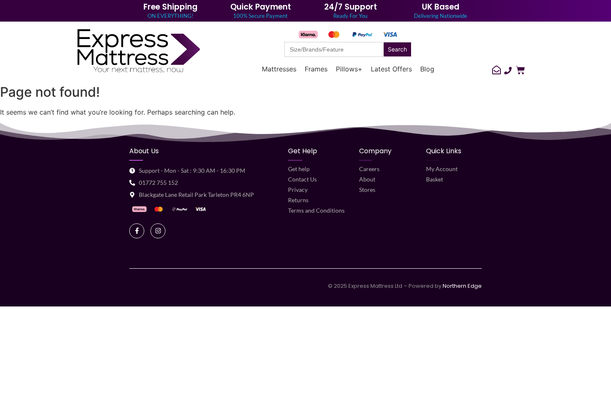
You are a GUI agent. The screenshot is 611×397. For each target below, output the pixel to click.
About (367, 179)
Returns (298, 199)
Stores (367, 189)
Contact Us (302, 179)
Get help (299, 168)
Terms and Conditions (316, 210)
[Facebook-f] (136, 230)
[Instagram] (157, 230)
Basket (434, 179)
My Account (442, 168)
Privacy (298, 189)
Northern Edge (462, 286)
